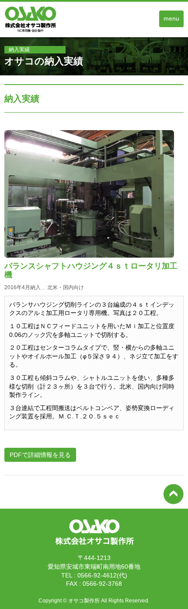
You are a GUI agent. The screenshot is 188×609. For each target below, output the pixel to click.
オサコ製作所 (84, 601)
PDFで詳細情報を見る (40, 454)
